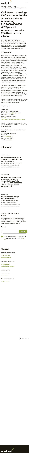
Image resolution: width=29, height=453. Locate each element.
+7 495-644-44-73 (5, 255)
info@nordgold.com (5, 281)
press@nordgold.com (6, 257)
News (14, 6)
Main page (3, 6)
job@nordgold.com (5, 275)
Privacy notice (24, 338)
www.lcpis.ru (9, 139)
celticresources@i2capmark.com (13, 113)
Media (9, 6)
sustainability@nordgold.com (7, 266)
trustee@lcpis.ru (9, 136)
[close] (28, 338)
